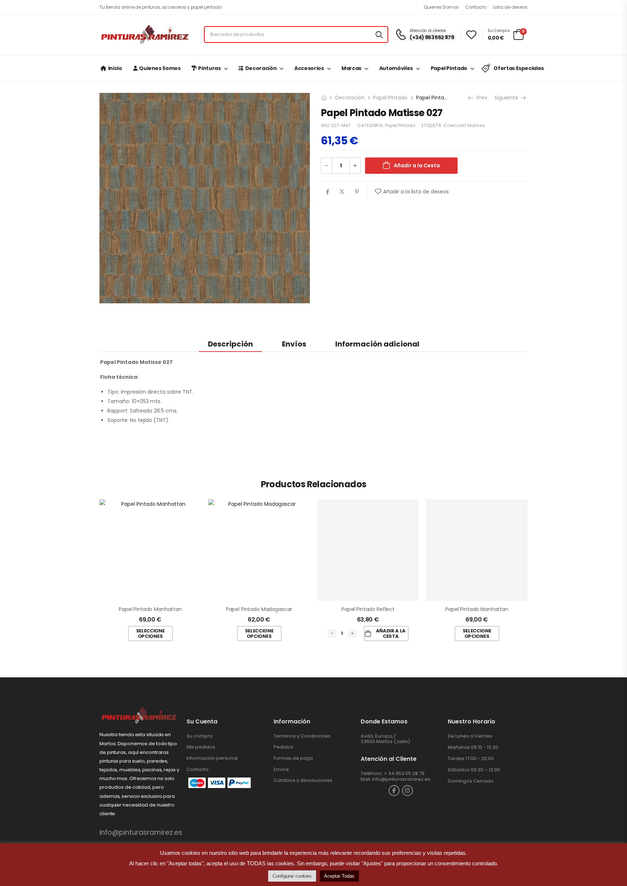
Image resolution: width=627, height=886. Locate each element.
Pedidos (283, 746)
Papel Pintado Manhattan (150, 609)
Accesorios (309, 68)
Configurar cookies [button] (292, 876)
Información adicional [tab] (377, 344)
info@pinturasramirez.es (401, 779)
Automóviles (396, 68)
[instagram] (407, 790)
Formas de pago (293, 758)
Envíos (281, 769)
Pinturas (209, 68)
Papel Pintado (449, 68)
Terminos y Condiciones (302, 736)
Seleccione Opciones (150, 633)
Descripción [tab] (230, 344)
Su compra (200, 736)
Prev (481, 97)
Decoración (261, 68)
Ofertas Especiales (518, 68)
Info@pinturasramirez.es (140, 832)
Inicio (115, 68)
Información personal (212, 758)
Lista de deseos (510, 7)
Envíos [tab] (294, 344)
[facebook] (394, 790)
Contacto (476, 7)
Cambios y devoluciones (303, 780)
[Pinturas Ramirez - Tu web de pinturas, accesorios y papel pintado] (144, 34)
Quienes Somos (441, 7)
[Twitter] (342, 191)
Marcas (351, 68)
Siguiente (507, 97)
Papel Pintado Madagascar (259, 609)
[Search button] (379, 34)
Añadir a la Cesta (417, 165)
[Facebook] (327, 191)
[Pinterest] (357, 191)
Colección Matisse (463, 125)
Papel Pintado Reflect (367, 609)
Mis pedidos (201, 746)
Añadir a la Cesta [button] (391, 633)
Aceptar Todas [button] (339, 876)
